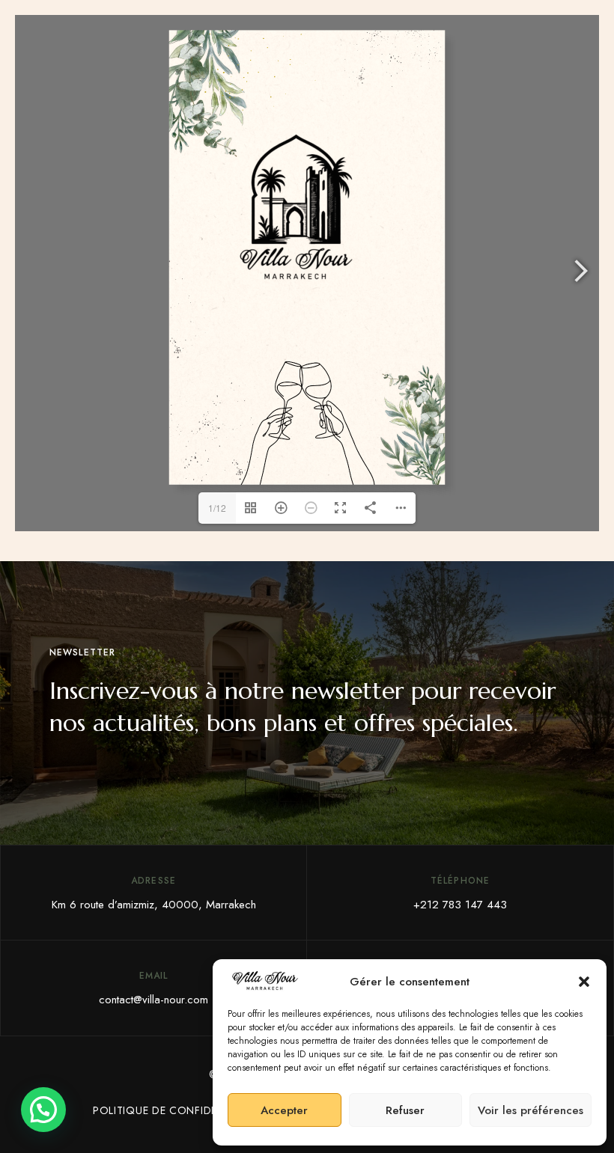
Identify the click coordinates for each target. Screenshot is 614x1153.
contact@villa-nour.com (153, 999)
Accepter (284, 1110)
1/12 (217, 507)
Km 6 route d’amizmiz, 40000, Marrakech (154, 904)
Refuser (405, 1110)
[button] (584, 981)
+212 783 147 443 (460, 904)
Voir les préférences (530, 1110)
